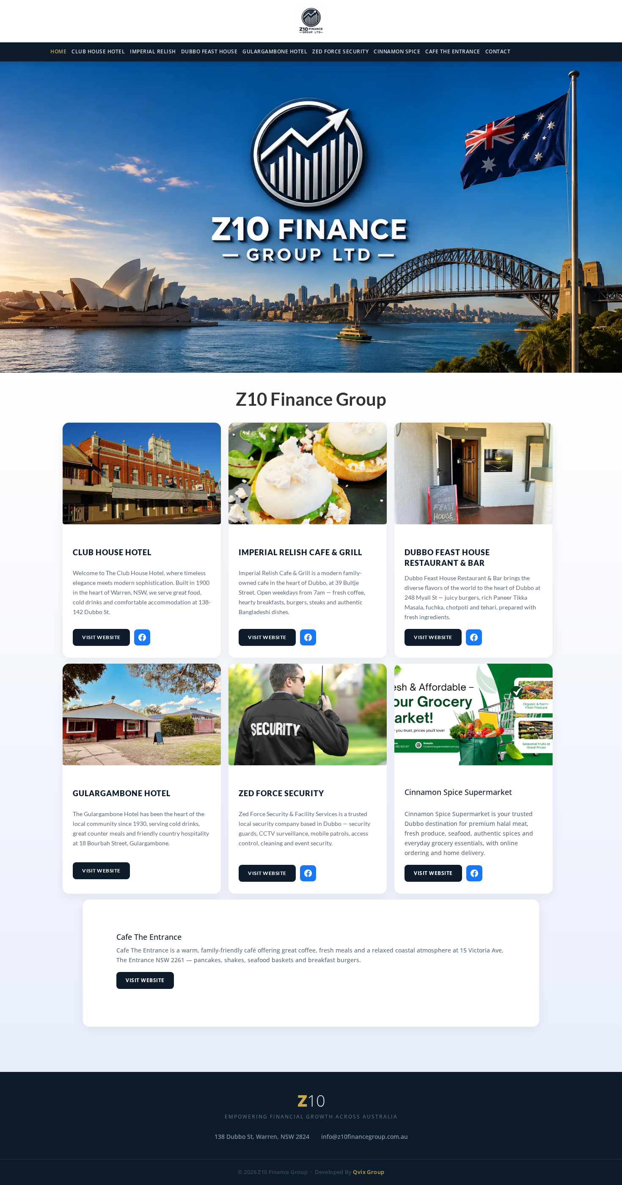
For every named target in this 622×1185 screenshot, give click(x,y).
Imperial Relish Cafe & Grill (300, 552)
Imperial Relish (153, 51)
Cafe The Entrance (452, 51)
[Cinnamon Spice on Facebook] (474, 873)
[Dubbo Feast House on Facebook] (474, 637)
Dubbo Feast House (209, 51)
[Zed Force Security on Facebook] (308, 873)
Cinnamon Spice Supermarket (458, 792)
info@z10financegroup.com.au (364, 1137)
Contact (498, 51)
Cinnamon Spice (397, 51)
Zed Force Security (340, 51)
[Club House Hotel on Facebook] (142, 637)
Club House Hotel (98, 51)
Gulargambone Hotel (274, 51)
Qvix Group (368, 1172)
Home (58, 51)
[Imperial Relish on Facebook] (308, 637)
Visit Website (101, 637)
